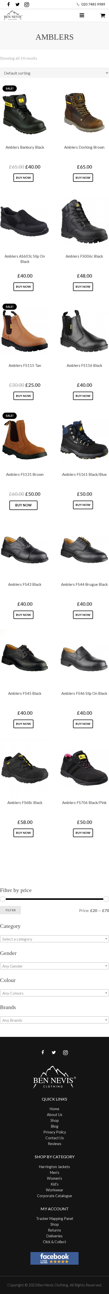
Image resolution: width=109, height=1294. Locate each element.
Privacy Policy (54, 1132)
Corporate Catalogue (54, 1196)
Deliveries (54, 1236)
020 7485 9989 (93, 4)
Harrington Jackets (54, 1167)
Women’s (54, 1178)
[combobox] (54, 938)
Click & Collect (54, 1242)
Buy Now (23, 178)
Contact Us (54, 1138)
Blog (54, 1126)
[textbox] (54, 939)
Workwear (54, 1190)
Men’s (54, 1172)
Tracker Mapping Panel (54, 1218)
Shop (54, 1120)
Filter (11, 910)
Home (54, 1109)
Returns (54, 1230)
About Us (54, 1114)
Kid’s (55, 1184)
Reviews (54, 1144)
